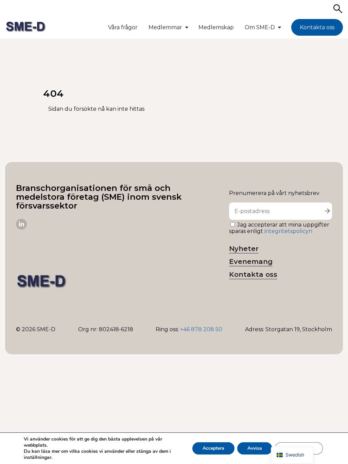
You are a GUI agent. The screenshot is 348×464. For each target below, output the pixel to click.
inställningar (37, 457)
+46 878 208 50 (201, 329)
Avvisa (254, 448)
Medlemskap (216, 27)
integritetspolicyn (288, 231)
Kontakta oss (317, 27)
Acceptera (213, 448)
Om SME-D (260, 27)
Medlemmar (165, 27)
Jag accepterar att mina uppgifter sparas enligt (279, 227)
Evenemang (251, 261)
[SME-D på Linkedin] (21, 228)
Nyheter (244, 249)
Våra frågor (123, 27)
